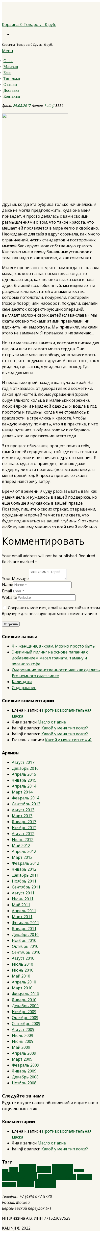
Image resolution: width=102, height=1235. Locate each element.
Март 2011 (22, 916)
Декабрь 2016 (25, 768)
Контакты (11, 96)
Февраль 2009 (25, 1065)
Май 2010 (21, 976)
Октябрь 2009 (25, 1017)
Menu (7, 50)
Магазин (10, 67)
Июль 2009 (22, 1035)
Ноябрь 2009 (24, 1011)
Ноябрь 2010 (24, 940)
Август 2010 (23, 958)
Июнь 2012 (22, 839)
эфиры (45, 1183)
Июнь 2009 (22, 1041)
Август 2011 (23, 893)
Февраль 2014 (25, 798)
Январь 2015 (24, 780)
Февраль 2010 (25, 994)
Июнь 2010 (22, 970)
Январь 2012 (24, 869)
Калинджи (22, 681)
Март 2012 (22, 857)
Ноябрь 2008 (24, 1083)
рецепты (9, 1184)
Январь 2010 (24, 999)
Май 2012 (21, 845)
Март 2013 (22, 815)
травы (25, 1183)
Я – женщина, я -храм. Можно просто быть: (54, 646)
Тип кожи (11, 78)
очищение (19, 1176)
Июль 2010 (22, 964)
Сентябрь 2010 (26, 952)
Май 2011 (21, 905)
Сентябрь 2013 (26, 804)
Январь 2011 (24, 928)
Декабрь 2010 (25, 934)
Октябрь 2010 (25, 946)
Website (9, 597)
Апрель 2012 (24, 851)
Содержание (24, 687)
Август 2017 (23, 762)
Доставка (11, 90)
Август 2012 (23, 833)
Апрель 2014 (24, 786)
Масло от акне (52, 722)
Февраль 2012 (25, 863)
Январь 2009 (24, 1071)
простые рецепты (57, 1177)
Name (7, 584)
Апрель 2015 (24, 774)
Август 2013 (23, 810)
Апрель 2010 (24, 982)
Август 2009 (23, 1029)
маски (44, 1169)
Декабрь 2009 (25, 1005)
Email (7, 591)
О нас (8, 61)
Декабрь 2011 (25, 875)
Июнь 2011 (22, 899)
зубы (5, 1170)
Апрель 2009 (24, 1053)
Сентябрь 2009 (26, 1023)
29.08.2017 (22, 105)
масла (62, 1169)
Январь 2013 (24, 821)
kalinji (49, 105)
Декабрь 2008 (25, 1077)
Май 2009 (21, 1047)
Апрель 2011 (24, 910)
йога (13, 1170)
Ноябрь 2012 (24, 827)
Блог (7, 72)
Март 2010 (22, 988)
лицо (27, 1168)
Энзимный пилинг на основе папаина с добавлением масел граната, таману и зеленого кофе (50, 658)
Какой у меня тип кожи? (64, 728)
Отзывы (10, 84)
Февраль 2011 (25, 922)
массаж (79, 1170)
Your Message (15, 578)
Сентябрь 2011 (26, 887)
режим (84, 1177)
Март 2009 (22, 1059)
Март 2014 (22, 792)
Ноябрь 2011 (24, 881)
